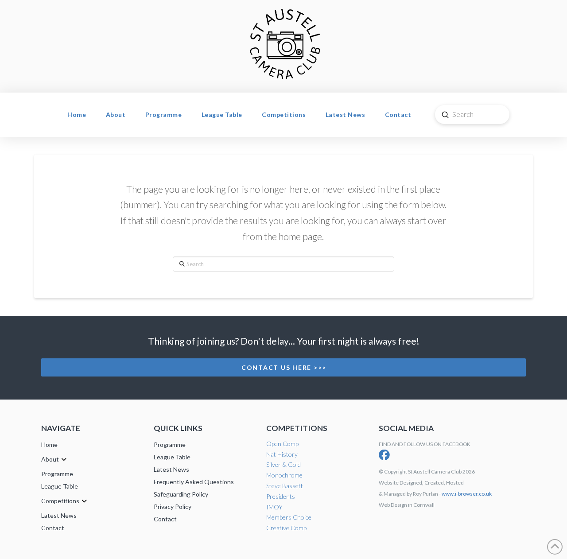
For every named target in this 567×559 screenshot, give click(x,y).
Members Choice (288, 517)
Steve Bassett (284, 485)
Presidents (280, 496)
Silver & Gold (283, 464)
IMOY (274, 507)
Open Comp (282, 443)
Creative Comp (286, 528)
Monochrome (284, 475)
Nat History (282, 454)
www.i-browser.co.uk (467, 493)
